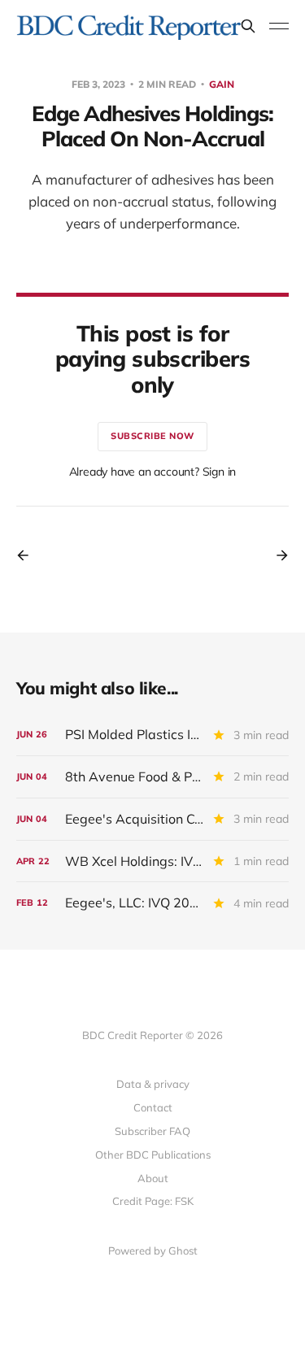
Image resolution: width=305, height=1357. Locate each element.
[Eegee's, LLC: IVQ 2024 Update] (152, 903)
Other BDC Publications (153, 1154)
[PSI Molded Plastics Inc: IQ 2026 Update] (152, 734)
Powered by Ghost (153, 1250)
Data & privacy (153, 1083)
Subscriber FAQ (152, 1130)
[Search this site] (248, 26)
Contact (152, 1107)
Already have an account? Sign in (153, 471)
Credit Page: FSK (153, 1200)
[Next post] (276, 555)
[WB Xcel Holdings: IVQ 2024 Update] (152, 861)
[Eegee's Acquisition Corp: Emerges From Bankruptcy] (152, 819)
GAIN (221, 84)
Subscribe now (152, 435)
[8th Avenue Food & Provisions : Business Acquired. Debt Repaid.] (152, 777)
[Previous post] (28, 555)
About (152, 1178)
